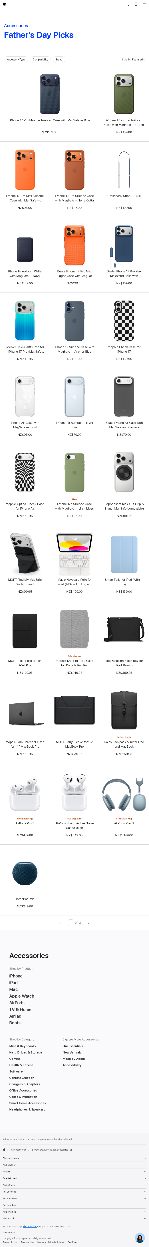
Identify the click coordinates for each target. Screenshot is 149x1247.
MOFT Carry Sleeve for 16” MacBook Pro (74, 744)
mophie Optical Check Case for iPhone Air (25, 506)
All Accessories (18, 1150)
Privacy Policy (10, 1242)
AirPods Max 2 (124, 823)
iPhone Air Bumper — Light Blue (74, 425)
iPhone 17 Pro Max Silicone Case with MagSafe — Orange (25, 198)
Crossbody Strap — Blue (124, 196)
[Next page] (88, 922)
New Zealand (9, 1232)
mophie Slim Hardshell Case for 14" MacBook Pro (24, 744)
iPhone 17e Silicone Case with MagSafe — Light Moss (74, 506)
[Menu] (144, 4)
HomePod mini (25, 899)
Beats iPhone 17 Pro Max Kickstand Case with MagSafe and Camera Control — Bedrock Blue (124, 274)
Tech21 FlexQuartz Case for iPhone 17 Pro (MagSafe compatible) (25, 349)
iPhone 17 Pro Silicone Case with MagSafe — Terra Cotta (74, 198)
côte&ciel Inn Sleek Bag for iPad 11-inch (124, 663)
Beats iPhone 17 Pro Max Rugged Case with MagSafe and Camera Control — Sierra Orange (74, 274)
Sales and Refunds (46, 1242)
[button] (127, 4)
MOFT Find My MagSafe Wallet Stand (25, 582)
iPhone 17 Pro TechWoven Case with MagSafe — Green (124, 122)
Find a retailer (30, 1226)
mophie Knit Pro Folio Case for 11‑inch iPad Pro (74, 663)
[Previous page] (60, 922)
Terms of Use (27, 1242)
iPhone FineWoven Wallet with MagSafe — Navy (24, 274)
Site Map (72, 1242)
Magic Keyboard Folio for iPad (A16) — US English (74, 582)
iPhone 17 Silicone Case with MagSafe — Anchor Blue (74, 349)
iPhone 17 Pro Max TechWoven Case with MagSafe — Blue (49, 120)
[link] (140, 1238)
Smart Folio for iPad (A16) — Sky (124, 582)
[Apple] (4, 1149)
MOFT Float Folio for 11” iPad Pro (24, 663)
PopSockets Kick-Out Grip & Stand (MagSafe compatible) (124, 506)
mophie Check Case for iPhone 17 (124, 349)
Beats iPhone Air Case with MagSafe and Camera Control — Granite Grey (124, 425)
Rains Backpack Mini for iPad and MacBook (124, 744)
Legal (62, 1242)
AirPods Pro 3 (24, 823)
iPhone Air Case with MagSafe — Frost (25, 425)
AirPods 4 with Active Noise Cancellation (74, 825)
